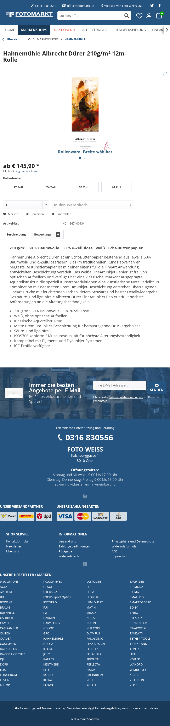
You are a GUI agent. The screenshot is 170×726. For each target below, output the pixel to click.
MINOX (91, 613)
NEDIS (90, 618)
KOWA (47, 680)
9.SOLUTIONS (9, 581)
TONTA (135, 649)
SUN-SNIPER (138, 623)
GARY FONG (51, 623)
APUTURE (6, 592)
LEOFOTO (93, 597)
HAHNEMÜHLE (53, 638)
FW (45, 613)
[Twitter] (152, 6)
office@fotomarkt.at (80, 6)
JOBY (46, 654)
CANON (5, 633)
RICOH (90, 670)
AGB (115, 551)
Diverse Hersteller (12, 654)
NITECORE (93, 628)
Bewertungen (46, 234)
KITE (46, 670)
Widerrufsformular (125, 546)
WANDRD (136, 664)
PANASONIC (94, 638)
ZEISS (133, 685)
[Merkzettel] (139, 15)
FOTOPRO (50, 602)
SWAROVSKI (138, 628)
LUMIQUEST (94, 602)
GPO (46, 633)
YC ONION (137, 680)
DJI (2, 659)
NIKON (91, 623)
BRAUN (5, 607)
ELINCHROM (8, 675)
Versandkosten (76, 708)
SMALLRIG (137, 597)
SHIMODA (136, 587)
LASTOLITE (93, 581)
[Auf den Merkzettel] (165, 74)
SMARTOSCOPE (140, 602)
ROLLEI (91, 685)
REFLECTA (93, 664)
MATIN (91, 607)
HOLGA (48, 644)
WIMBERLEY (138, 670)
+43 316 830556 (45, 6)
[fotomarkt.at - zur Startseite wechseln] (29, 14)
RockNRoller (94, 675)
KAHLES (48, 659)
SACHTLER (137, 581)
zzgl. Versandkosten (27, 171)
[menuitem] (94, 15)
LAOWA (48, 685)
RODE (90, 680)
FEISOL (48, 587)
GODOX (48, 628)
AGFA (3, 587)
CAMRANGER (9, 628)
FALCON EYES (52, 581)
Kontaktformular (17, 541)
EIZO (3, 670)
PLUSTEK (92, 649)
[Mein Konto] (149, 15)
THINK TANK (138, 644)
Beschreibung (16, 234)
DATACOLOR (8, 649)
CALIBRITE (7, 618)
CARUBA (5, 638)
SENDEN (157, 390)
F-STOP (5, 685)
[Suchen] (126, 15)
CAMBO (5, 623)
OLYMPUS (93, 633)
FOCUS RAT (51, 592)
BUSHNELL (7, 613)
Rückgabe (65, 551)
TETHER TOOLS (140, 638)
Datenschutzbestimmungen (126, 397)
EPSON (5, 680)
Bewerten (37, 214)
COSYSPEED (8, 644)
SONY (134, 607)
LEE (88, 587)
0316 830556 (89, 437)
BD (2, 597)
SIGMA (134, 592)
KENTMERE (51, 664)
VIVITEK (135, 659)
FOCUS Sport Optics (57, 597)
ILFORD (48, 649)
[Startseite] (29, 39)
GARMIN (49, 618)
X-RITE (134, 675)
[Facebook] (160, 6)
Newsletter (13, 546)
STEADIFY (136, 618)
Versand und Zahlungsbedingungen (74, 543)
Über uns (12, 551)
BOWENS (6, 602)
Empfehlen (64, 214)
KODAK (48, 675)
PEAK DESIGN (95, 644)
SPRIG (134, 613)
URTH (133, 654)
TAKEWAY (136, 633)
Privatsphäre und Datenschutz (133, 541)
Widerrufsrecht (69, 556)
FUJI (46, 607)
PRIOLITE (92, 659)
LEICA (90, 592)
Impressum (120, 556)
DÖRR (4, 664)
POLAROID (93, 654)
